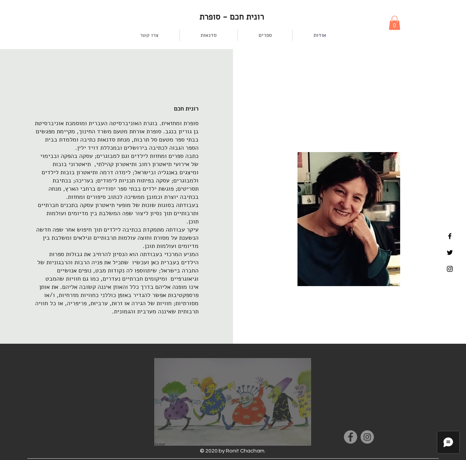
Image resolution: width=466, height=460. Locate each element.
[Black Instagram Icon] (450, 269)
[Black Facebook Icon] (450, 236)
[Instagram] (367, 437)
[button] (395, 23)
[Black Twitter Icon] (450, 252)
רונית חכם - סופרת (233, 17)
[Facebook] (350, 437)
